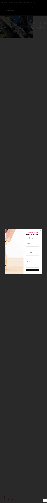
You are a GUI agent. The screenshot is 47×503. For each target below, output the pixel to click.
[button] (40, 230)
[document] (23, 251)
